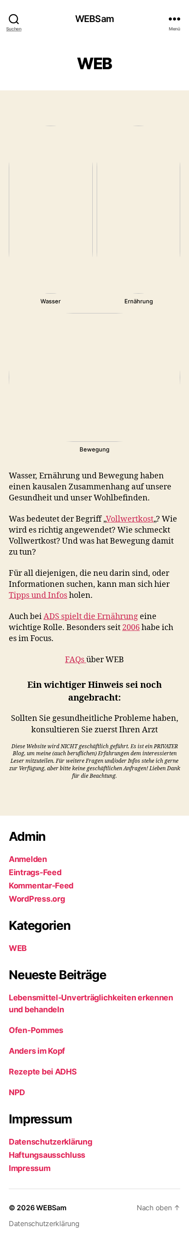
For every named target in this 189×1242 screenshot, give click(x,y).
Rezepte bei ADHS (43, 1071)
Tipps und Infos (38, 595)
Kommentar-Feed (41, 885)
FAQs (75, 660)
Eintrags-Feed (35, 872)
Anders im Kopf (37, 1051)
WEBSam (94, 18)
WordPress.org (37, 898)
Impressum (30, 1168)
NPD (17, 1092)
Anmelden (28, 859)
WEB (18, 948)
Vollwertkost (129, 519)
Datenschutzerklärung (50, 1141)
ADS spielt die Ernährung (91, 617)
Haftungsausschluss (47, 1155)
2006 (131, 628)
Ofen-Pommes (36, 1030)
